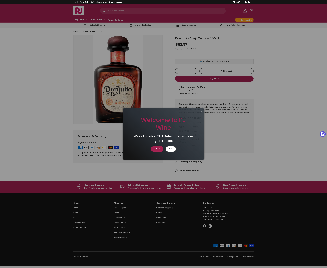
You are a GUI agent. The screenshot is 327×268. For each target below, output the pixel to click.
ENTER (157, 149)
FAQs (247, 2)
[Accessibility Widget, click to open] (323, 134)
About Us (237, 2)
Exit (170, 149)
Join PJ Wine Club (81, 2)
